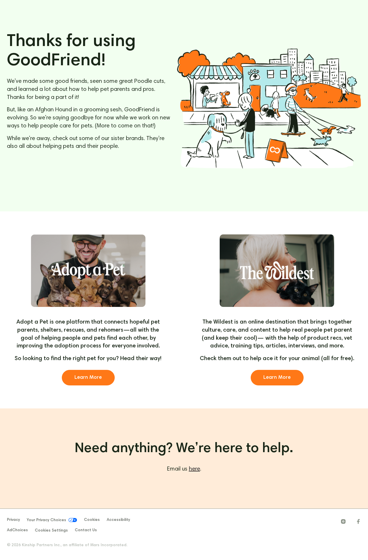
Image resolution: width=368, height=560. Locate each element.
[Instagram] (343, 522)
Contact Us (86, 530)
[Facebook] (358, 522)
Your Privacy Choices (46, 520)
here (194, 469)
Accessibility (118, 520)
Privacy (13, 520)
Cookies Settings (51, 531)
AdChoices (17, 530)
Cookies (92, 520)
